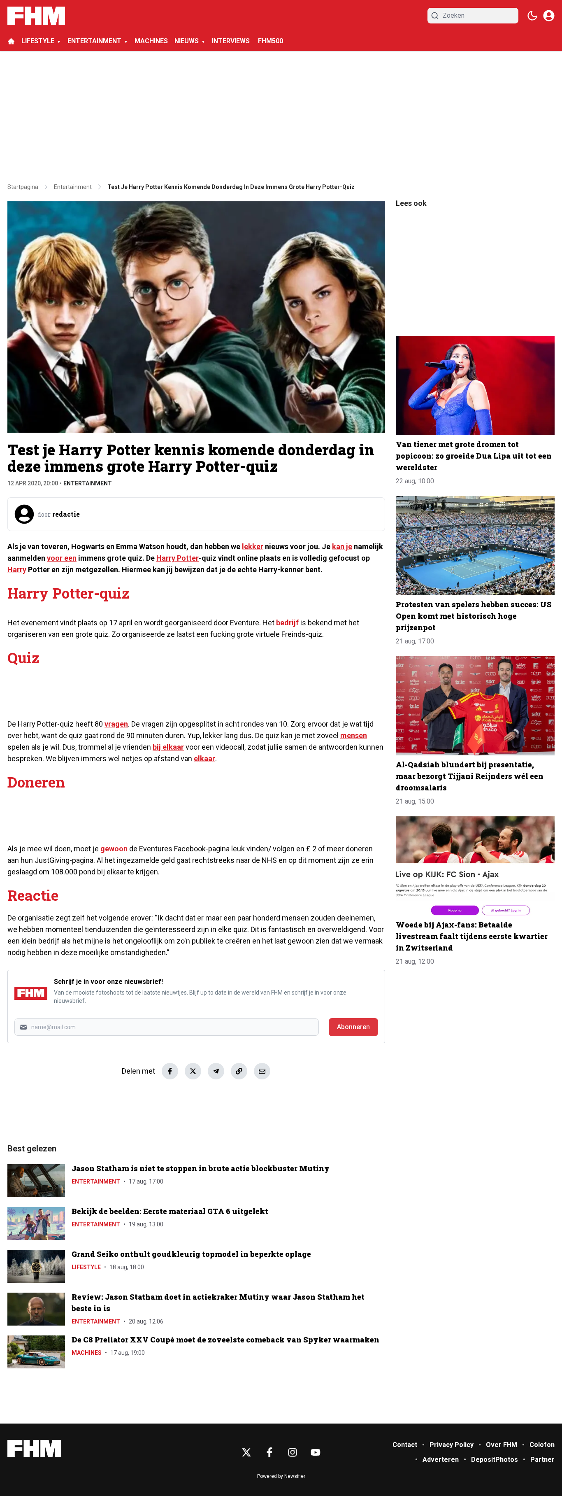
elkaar (204, 758)
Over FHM (501, 1445)
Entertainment (87, 483)
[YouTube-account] (315, 1452)
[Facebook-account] (269, 1452)
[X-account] (246, 1452)
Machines (87, 1352)
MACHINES (151, 41)
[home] (11, 41)
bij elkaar (168, 747)
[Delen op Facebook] (170, 1071)
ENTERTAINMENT (94, 41)
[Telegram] (216, 1071)
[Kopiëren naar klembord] (239, 1071)
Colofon (542, 1445)
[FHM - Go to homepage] (34, 1448)
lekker (252, 546)
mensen (353, 735)
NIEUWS (186, 41)
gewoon (114, 848)
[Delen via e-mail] (262, 1071)
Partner (542, 1459)
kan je (342, 546)
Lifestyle (86, 1267)
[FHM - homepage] (36, 16)
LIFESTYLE (37, 41)
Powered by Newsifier (281, 1476)
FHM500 (270, 41)
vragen (116, 724)
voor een (62, 558)
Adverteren (441, 1459)
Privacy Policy (452, 1445)
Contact (404, 1445)
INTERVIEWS (231, 41)
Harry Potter (177, 558)
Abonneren (353, 1027)
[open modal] (549, 15)
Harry (16, 569)
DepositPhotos (494, 1459)
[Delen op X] (193, 1071)
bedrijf (287, 622)
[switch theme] (532, 15)
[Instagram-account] (292, 1452)
